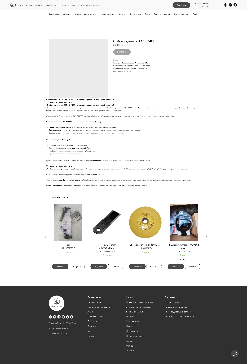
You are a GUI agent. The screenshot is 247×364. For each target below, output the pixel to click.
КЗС (146, 63)
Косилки (130, 316)
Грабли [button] (195, 14)
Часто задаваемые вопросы (178, 311)
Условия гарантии (173, 302)
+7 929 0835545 (202, 3)
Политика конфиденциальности (180, 316)
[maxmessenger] (71, 317)
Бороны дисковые (134, 311)
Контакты (95, 5)
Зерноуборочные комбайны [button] (85, 14)
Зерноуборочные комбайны (139, 306)
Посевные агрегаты (135, 331)
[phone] (50, 317)
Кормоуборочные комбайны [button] (59, 14)
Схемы (90, 336)
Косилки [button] (122, 14)
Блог (89, 331)
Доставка (85, 5)
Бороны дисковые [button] (107, 14)
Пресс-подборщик (181, 14)
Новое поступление (96, 316)
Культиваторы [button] (135, 14)
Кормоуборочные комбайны (139, 302)
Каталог (29, 5)
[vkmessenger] (63, 317)
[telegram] (59, 317)
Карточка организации (69, 5)
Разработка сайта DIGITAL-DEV (59, 333)
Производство (50, 5)
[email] (54, 317)
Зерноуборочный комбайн (133, 63)
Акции (90, 311)
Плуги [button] (147, 14)
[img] (17, 5)
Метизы (130, 345)
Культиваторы (132, 321)
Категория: (117, 63)
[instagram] (67, 317)
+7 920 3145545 (202, 7)
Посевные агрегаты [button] (162, 14)
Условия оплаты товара (176, 306)
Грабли (129, 340)
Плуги (129, 326)
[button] (181, 5)
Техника (38, 5)
